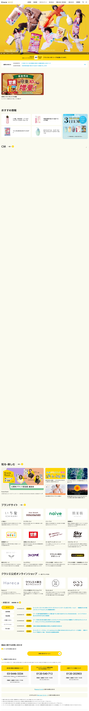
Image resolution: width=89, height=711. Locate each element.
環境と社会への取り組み (61, 2)
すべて (7, 607)
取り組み (8, 628)
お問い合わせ (71, 2)
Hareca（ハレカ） (39, 689)
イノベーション (8, 624)
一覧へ (19, 464)
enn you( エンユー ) (42, 695)
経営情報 (8, 611)
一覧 (85, 64)
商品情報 (35, 2)
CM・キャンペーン (43, 2)
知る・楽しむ (51, 2)
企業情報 (29, 2)
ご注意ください (8, 620)
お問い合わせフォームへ (44, 653)
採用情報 (78, 2)
